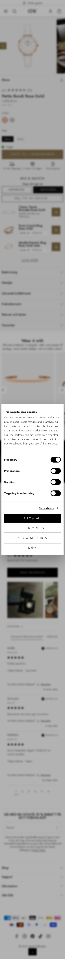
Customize (30, 528)
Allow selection (32, 538)
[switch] (56, 471)
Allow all (32, 518)
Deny (32, 548)
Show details (46, 508)
